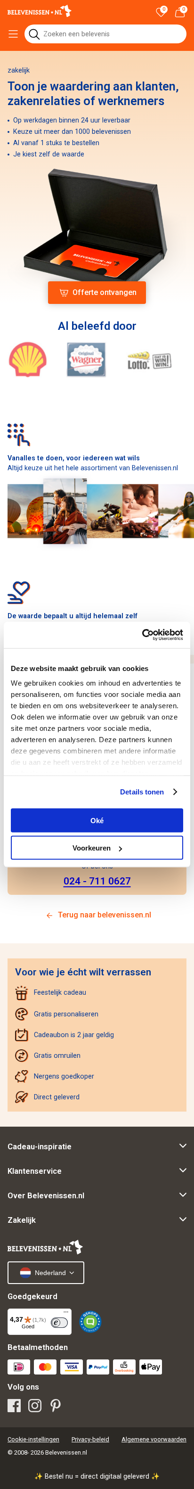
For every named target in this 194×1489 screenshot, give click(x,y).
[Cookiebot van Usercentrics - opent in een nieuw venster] (142, 635)
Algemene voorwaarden (153, 1439)
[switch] (59, 1322)
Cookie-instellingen (33, 1439)
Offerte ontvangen (105, 292)
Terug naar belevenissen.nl (104, 914)
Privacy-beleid (90, 1439)
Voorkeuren (92, 848)
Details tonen (142, 792)
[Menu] (66, 1314)
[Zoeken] (33, 34)
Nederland (50, 1272)
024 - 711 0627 (97, 881)
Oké (97, 820)
